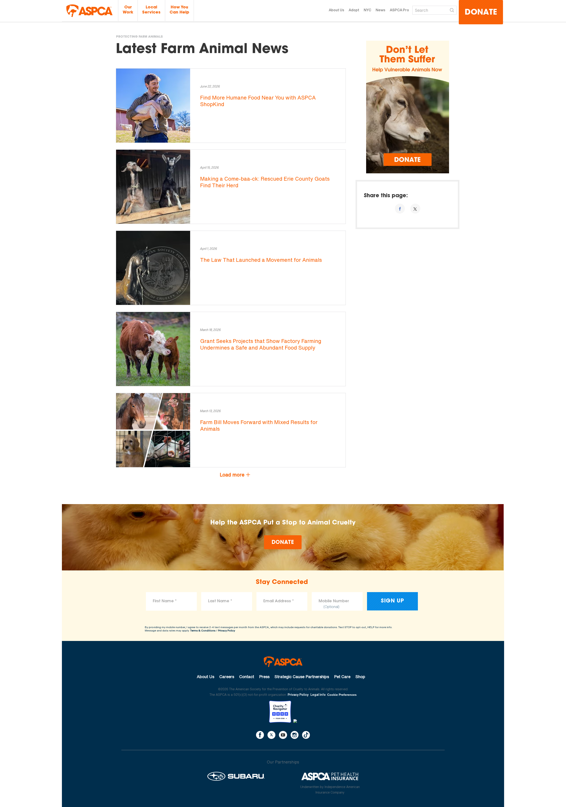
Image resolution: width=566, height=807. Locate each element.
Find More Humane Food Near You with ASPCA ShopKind (258, 100)
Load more (232, 474)
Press (264, 676)
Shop (360, 676)
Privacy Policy (226, 630)
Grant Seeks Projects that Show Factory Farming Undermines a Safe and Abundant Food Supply (260, 344)
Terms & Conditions (202, 630)
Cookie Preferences (342, 694)
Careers (226, 676)
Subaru (236, 776)
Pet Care (342, 676)
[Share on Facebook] (400, 209)
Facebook (260, 735)
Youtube (283, 735)
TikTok (306, 735)
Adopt (354, 10)
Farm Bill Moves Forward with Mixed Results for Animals (258, 425)
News (380, 10)
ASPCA (283, 661)
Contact (246, 676)
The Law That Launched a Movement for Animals (261, 259)
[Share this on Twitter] (415, 209)
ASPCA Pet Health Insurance (330, 776)
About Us (336, 10)
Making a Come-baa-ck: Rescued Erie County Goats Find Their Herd (265, 182)
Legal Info (318, 694)
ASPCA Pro (399, 10)
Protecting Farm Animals (139, 36)
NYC (367, 10)
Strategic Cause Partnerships (302, 676)
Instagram (295, 735)
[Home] (89, 10)
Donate (481, 13)
